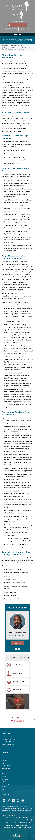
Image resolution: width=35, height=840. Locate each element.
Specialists (6, 734)
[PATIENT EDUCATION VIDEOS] (17, 701)
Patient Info (5, 784)
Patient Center (13, 29)
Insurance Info (17, 690)
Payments (26, 29)
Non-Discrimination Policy (12, 828)
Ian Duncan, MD (7, 737)
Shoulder (5, 760)
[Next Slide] (19, 649)
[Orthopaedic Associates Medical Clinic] (17, 6)
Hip (3, 755)
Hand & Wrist (6, 766)
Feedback (16, 820)
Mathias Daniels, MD (8, 739)
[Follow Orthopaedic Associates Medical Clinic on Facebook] (4, 800)
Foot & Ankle (6, 768)
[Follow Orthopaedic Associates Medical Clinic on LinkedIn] (13, 800)
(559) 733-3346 (19, 21)
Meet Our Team (17, 608)
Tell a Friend (26, 820)
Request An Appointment (19, 25)
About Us (5, 779)
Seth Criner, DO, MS (8, 744)
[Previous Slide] (16, 649)
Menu (15, 34)
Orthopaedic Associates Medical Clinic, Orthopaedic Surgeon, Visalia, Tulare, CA (14, 46)
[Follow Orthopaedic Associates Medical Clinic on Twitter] (9, 800)
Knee (4, 49)
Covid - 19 (27, 828)
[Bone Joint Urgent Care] (18, 15)
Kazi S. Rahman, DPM (8, 747)
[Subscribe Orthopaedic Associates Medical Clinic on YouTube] (23, 800)
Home (4, 777)
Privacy (25, 817)
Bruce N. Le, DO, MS (8, 742)
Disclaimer (16, 817)
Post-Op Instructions (19, 681)
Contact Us (5, 789)
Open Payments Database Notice (17, 825)
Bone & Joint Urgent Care (10, 815)
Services (29, 47)
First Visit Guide (17, 665)
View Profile (17, 643)
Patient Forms (17, 673)
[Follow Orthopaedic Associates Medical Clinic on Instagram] (18, 800)
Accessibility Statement (22, 823)
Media (4, 787)
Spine (3, 763)
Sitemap (7, 820)
